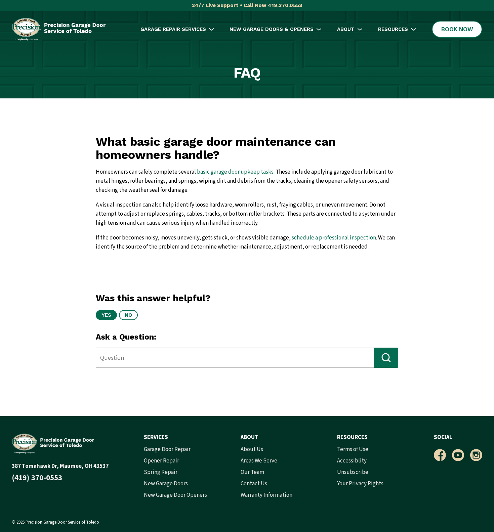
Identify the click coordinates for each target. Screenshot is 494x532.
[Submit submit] (386, 358)
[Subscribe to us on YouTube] (458, 455)
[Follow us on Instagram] (476, 455)
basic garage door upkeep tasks (235, 172)
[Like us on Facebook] (440, 455)
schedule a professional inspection (334, 238)
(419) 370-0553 (37, 478)
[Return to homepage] (59, 29)
